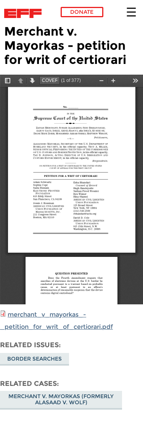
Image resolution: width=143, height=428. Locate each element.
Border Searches (34, 358)
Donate (81, 12)
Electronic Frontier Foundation (25, 13)
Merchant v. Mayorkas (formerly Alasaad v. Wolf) (61, 399)
